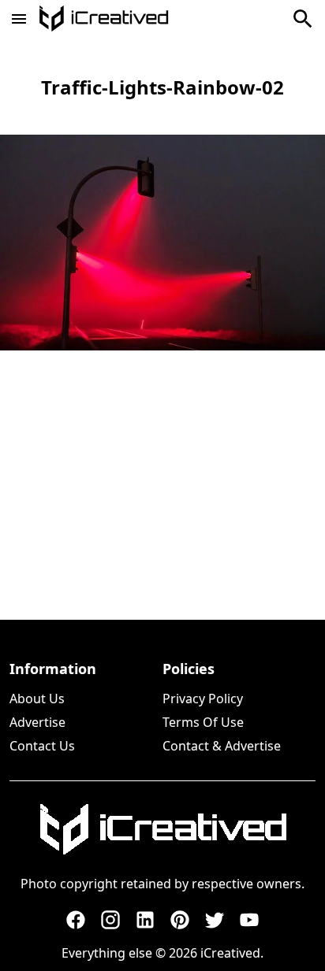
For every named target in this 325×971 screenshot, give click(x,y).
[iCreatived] (162, 829)
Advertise (37, 722)
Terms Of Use (203, 722)
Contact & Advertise (221, 745)
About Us (37, 698)
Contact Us (42, 745)
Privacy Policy (202, 698)
